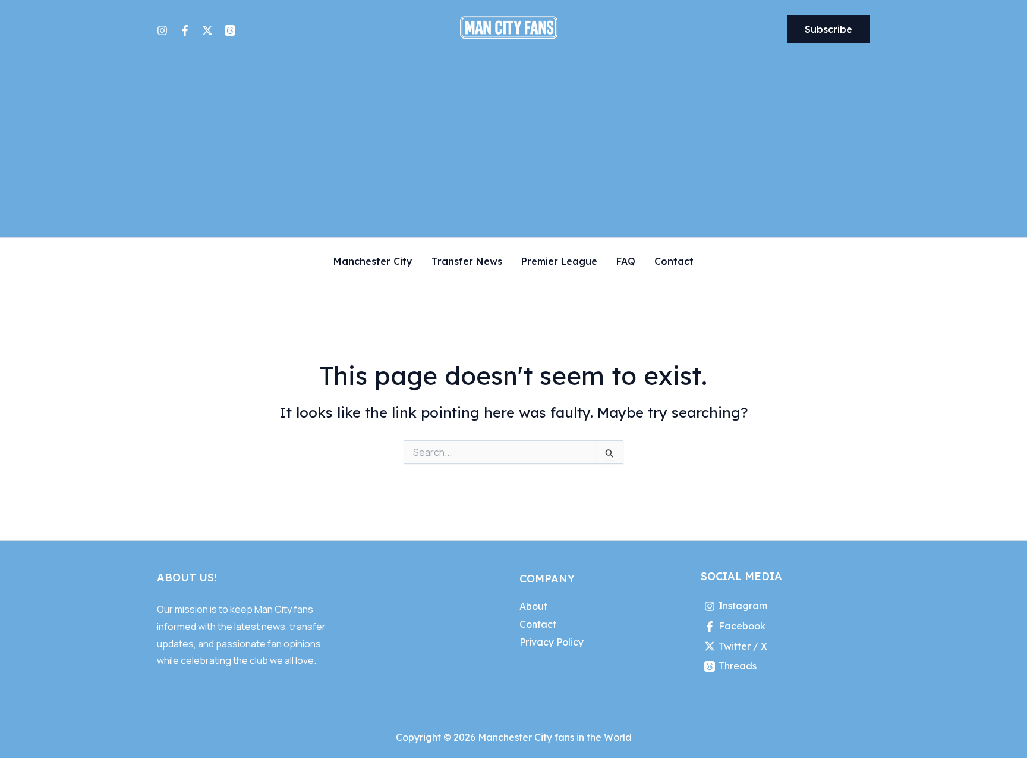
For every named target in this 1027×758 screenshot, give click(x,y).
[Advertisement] (513, 148)
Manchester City (372, 261)
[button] (828, 29)
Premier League (559, 261)
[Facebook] (184, 30)
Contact (674, 261)
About (533, 606)
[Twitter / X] (207, 30)
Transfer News (466, 261)
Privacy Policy (551, 642)
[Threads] (230, 30)
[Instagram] (162, 30)
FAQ (625, 261)
